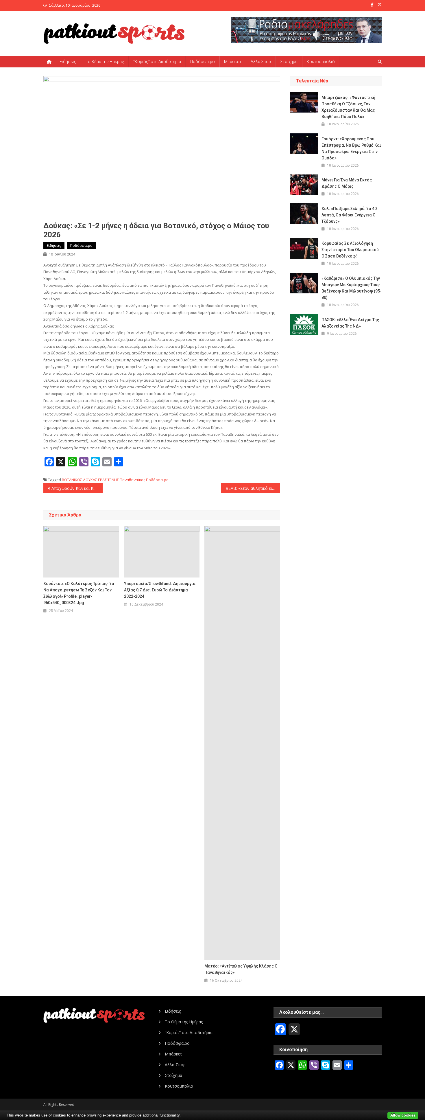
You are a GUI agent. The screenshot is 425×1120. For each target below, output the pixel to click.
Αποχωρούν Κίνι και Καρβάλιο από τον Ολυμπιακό (77, 488)
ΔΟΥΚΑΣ (90, 479)
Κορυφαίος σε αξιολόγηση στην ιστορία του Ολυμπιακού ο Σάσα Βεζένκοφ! (350, 249)
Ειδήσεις (68, 61)
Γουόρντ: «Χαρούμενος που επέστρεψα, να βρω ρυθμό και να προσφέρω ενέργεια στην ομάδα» (351, 148)
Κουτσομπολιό (321, 61)
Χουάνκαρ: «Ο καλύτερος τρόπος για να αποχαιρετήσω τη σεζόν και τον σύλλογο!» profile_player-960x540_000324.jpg (78, 593)
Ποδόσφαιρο (202, 61)
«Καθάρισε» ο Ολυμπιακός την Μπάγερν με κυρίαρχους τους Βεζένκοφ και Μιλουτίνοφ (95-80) (351, 288)
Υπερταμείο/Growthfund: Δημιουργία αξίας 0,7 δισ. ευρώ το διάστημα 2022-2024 (159, 590)
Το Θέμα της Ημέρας (105, 61)
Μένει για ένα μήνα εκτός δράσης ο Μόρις (346, 183)
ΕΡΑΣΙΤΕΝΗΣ (108, 479)
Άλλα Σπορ (261, 61)
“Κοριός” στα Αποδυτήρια (157, 61)
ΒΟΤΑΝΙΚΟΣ (72, 479)
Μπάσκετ (232, 61)
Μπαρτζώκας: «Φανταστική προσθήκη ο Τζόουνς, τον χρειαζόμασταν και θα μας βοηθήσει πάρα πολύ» (348, 107)
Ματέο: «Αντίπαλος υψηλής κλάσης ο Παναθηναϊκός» (241, 969)
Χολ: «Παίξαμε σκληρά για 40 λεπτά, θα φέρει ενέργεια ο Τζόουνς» (349, 215)
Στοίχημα (289, 61)
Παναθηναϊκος (132, 479)
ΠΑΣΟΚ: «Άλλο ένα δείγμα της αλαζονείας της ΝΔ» (350, 322)
